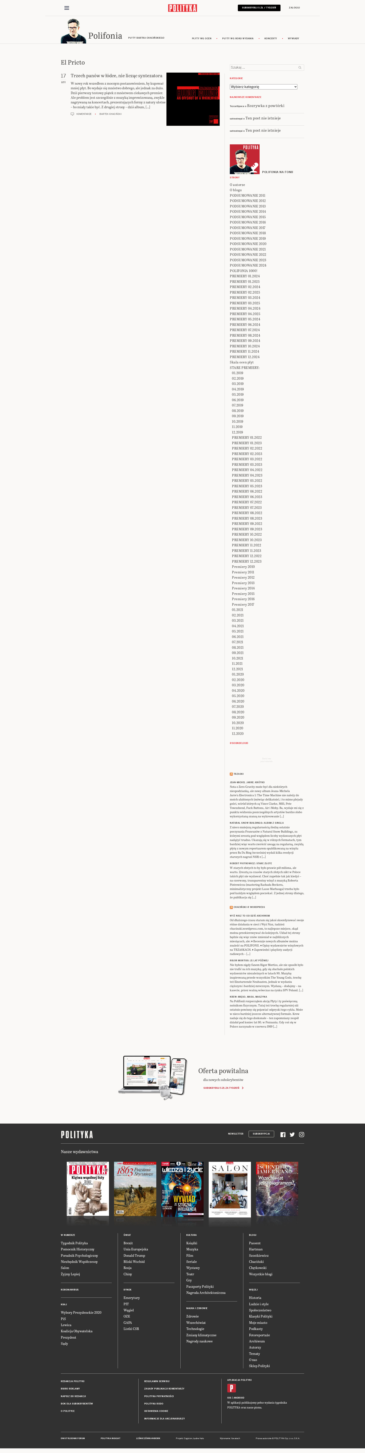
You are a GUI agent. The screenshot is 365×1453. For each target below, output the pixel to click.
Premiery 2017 (243, 604)
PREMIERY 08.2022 (247, 512)
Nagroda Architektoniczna (206, 1292)
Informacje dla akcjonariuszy (164, 1418)
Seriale (191, 1261)
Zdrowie (192, 1316)
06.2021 (238, 636)
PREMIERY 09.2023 (247, 529)
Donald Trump (134, 1255)
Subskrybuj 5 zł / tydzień (259, 7)
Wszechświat (196, 1322)
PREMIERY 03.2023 (247, 464)
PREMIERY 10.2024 (245, 346)
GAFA (128, 1322)
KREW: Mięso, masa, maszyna (248, 996)
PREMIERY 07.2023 (247, 507)
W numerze (68, 1235)
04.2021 (238, 625)
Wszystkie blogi (260, 1274)
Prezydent (68, 1337)
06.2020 (238, 701)
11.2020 (237, 728)
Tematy (254, 1353)
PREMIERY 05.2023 (247, 485)
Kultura (191, 1235)
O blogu (236, 189)
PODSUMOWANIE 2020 (248, 243)
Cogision (188, 1438)
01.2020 (238, 674)
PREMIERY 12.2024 (245, 356)
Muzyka (192, 1249)
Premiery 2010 (243, 566)
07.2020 (238, 706)
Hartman (256, 1249)
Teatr (190, 1274)
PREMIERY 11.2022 (246, 545)
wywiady (293, 38)
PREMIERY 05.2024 (245, 319)
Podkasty (256, 1328)
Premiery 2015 (243, 593)
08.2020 (238, 712)
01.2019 (237, 372)
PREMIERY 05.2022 (247, 480)
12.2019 (237, 432)
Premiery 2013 (243, 582)
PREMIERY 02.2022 (247, 448)
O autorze (237, 184)
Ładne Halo (198, 1438)
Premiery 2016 (243, 598)
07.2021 (237, 641)
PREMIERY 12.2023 (246, 561)
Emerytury (132, 1297)
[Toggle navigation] (67, 8)
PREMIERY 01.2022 (247, 437)
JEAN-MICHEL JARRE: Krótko (247, 782)
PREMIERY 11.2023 (246, 550)
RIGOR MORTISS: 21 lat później (249, 960)
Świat (127, 1235)
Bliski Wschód (134, 1261)
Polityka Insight (110, 1438)
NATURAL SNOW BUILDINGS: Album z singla (257, 823)
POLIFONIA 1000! (244, 270)
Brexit (128, 1242)
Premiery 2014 (243, 588)
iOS (229, 1397)
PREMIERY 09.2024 (245, 340)
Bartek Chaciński (110, 114)
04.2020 (238, 690)
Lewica (66, 1324)
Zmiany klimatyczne (201, 1334)
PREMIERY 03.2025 (245, 303)
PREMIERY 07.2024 (245, 329)
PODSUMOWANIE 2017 (248, 227)
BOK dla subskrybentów (77, 1403)
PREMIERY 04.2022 (247, 469)
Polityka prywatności (159, 1396)
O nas (253, 1359)
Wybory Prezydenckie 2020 (81, 1312)
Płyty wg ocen (202, 38)
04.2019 (238, 389)
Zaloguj (294, 7)
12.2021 (237, 668)
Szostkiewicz (259, 1255)
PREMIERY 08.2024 (245, 335)
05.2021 (238, 631)
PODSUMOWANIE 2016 (248, 222)
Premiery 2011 (243, 572)
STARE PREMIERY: (245, 367)
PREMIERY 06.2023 (247, 496)
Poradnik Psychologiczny (79, 1255)
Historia (255, 1297)
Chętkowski (258, 1267)
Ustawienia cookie (156, 1411)
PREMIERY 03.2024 (245, 297)
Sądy (64, 1343)
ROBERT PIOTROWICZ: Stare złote (251, 863)
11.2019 (237, 426)
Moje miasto (258, 1322)
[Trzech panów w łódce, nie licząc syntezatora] (193, 99)
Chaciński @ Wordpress (249, 907)
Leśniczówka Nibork (148, 1438)
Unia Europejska (136, 1249)
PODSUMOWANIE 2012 (248, 200)
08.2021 (238, 647)
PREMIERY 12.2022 (246, 555)
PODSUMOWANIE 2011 (248, 195)
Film (189, 1255)
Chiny (128, 1274)
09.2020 (238, 717)
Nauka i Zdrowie (197, 1308)
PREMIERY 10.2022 (247, 534)
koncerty (270, 38)
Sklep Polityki (259, 1365)
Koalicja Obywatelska (77, 1330)
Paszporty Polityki (200, 1286)
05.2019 (238, 394)
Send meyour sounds (266, 759)
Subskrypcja (261, 1133)
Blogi (252, 1235)
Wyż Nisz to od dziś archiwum (250, 915)
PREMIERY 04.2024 (245, 308)
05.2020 (238, 695)
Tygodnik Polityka (74, 1242)
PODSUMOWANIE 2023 (248, 259)
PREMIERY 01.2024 (245, 276)
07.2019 (237, 405)
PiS (63, 1318)
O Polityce (68, 1411)
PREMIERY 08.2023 (247, 518)
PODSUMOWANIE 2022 (248, 254)
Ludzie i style (259, 1303)
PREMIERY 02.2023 (247, 453)
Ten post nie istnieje (263, 118)
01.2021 (237, 609)
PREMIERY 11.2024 (244, 351)
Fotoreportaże (259, 1334)
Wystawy (193, 1267)
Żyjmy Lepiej (70, 1274)
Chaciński (256, 1261)
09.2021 (238, 652)
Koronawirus (70, 1289)
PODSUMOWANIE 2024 (248, 265)
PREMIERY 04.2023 (247, 475)
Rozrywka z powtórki (266, 105)
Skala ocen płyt (242, 362)
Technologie (195, 1328)
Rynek (128, 1289)
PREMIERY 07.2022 (247, 502)
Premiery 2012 (243, 577)
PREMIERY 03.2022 (247, 458)
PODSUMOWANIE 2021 (248, 249)
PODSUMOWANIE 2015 (248, 216)
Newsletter (236, 1133)
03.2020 (238, 684)
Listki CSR (131, 1328)
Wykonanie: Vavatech (230, 1438)
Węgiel (129, 1310)
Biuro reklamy (70, 1388)
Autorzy (255, 1347)
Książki (191, 1242)
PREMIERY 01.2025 (245, 281)
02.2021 (238, 615)
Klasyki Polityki (260, 1316)
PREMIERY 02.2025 (245, 292)
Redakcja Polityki (72, 1381)
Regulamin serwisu (157, 1381)
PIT (126, 1303)
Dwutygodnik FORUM (73, 1438)
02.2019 (238, 378)
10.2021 (237, 658)
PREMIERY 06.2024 (245, 324)
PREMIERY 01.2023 (247, 442)
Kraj (64, 1304)
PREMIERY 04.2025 (245, 313)
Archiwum (257, 1341)
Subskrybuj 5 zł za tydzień (221, 1087)
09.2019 (238, 415)
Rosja (128, 1267)
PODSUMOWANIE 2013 (248, 206)
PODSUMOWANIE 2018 (248, 232)
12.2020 (238, 733)
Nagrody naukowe (199, 1341)
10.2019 (237, 421)
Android (239, 1397)
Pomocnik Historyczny (77, 1249)
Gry (189, 1280)
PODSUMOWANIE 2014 (248, 211)
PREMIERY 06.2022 (247, 491)
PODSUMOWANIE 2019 (248, 238)
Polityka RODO (153, 1403)
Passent (255, 1242)
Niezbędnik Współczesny (79, 1261)
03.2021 (238, 620)
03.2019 (238, 383)
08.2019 (238, 410)
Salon (65, 1267)
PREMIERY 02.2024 (245, 286)
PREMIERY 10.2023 (247, 539)
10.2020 (238, 722)
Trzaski (239, 774)
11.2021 (237, 663)
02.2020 (238, 679)
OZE (127, 1316)
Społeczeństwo (260, 1310)
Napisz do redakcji (73, 1396)
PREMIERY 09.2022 (247, 523)
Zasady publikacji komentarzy (164, 1388)
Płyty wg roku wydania (238, 38)
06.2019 (238, 399)
